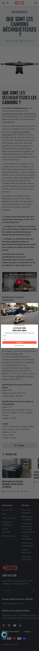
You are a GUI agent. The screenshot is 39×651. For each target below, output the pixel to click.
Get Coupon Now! (19, 342)
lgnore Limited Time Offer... (19, 345)
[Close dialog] (37, 304)
